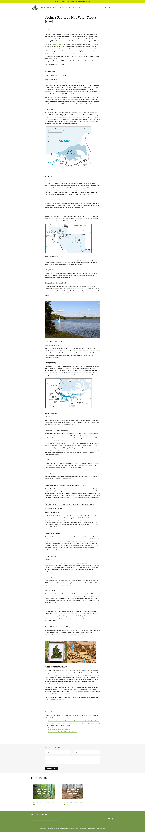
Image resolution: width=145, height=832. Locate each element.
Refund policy (68, 828)
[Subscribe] (56, 818)
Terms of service (82, 828)
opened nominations (58, 44)
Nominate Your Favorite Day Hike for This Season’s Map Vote (43, 804)
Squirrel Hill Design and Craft (49, 828)
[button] (49, 7)
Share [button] (48, 29)
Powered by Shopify (60, 828)
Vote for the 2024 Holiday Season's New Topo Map (72, 804)
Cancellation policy (101, 828)
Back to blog (73, 738)
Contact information (92, 828)
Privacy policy (75, 828)
